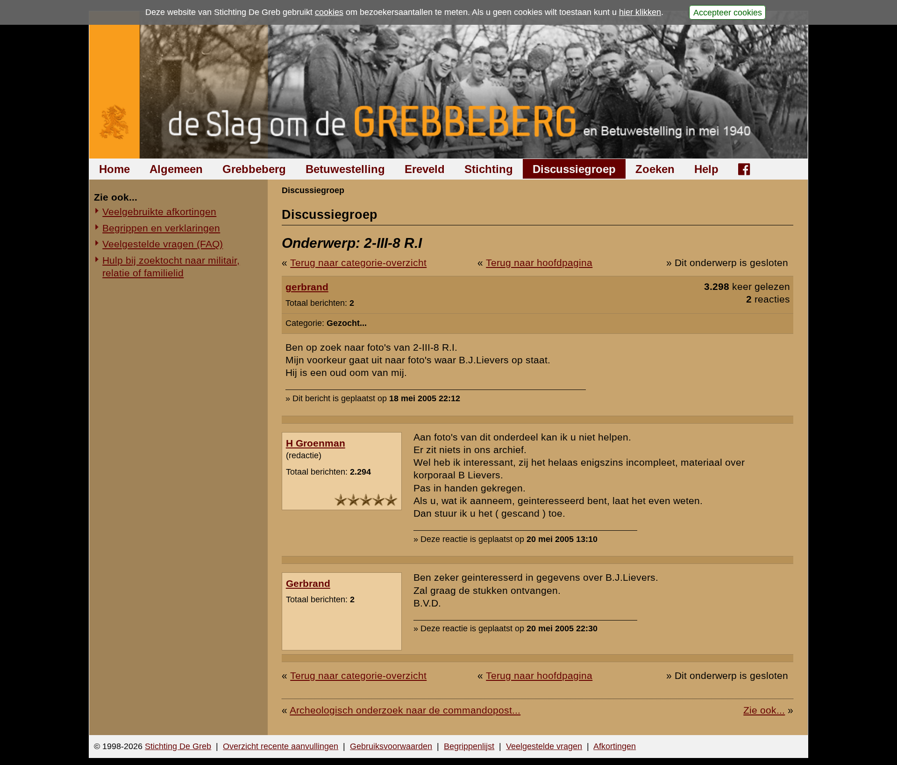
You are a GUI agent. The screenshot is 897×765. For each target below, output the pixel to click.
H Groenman (315, 443)
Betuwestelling (345, 169)
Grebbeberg (254, 169)
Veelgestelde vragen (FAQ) (162, 243)
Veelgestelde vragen (544, 746)
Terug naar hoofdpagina (539, 262)
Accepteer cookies (727, 12)
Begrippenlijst (469, 746)
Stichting (488, 169)
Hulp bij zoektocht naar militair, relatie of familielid (171, 266)
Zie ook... (764, 710)
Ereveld (425, 169)
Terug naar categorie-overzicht (358, 262)
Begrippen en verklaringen (161, 228)
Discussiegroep (574, 169)
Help (706, 169)
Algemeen (176, 169)
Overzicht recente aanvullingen (280, 746)
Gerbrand (308, 583)
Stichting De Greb (178, 746)
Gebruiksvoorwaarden (391, 746)
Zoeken (655, 169)
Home (114, 169)
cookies (329, 12)
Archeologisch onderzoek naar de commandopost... (405, 710)
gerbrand (306, 286)
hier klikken (640, 12)
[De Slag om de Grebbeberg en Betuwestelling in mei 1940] (448, 85)
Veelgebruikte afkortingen (159, 211)
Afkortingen (614, 746)
